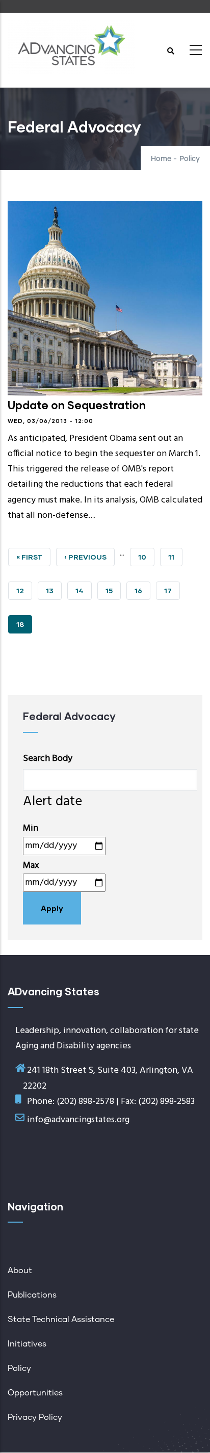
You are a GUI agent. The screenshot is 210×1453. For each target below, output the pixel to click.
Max (31, 865)
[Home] (71, 47)
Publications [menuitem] (32, 1295)
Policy (189, 159)
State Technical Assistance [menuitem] (61, 1319)
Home (161, 159)
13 (54, 590)
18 (24, 626)
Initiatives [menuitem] (27, 1344)
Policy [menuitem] (19, 1368)
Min (30, 828)
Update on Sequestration (77, 405)
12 (24, 590)
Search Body (47, 758)
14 (83, 590)
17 (172, 590)
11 (175, 556)
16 (142, 590)
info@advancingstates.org (78, 1120)
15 (113, 590)
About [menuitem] (20, 1270)
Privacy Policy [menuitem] (35, 1417)
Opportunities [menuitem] (35, 1393)
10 (146, 556)
